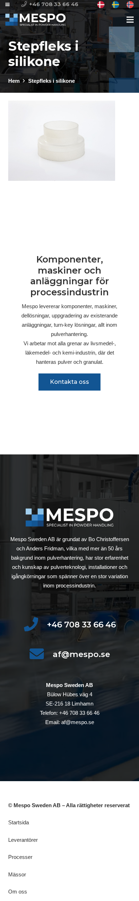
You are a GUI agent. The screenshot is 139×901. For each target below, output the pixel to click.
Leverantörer (23, 840)
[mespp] (35, 20)
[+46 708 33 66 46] (35, 624)
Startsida (18, 822)
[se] (115, 4)
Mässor (17, 874)
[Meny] (130, 20)
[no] (130, 4)
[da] (100, 4)
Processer (20, 857)
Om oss (17, 892)
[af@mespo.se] (41, 654)
